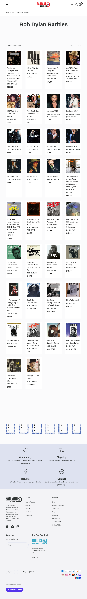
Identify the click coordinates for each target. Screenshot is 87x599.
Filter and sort (15, 45)
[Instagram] (19, 526)
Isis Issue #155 (12, 176)
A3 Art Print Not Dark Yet (32, 69)
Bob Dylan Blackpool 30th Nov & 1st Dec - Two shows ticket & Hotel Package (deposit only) (13, 74)
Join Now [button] (35, 557)
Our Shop (55, 515)
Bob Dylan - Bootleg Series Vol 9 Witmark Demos (53, 302)
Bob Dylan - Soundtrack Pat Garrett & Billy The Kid (33, 266)
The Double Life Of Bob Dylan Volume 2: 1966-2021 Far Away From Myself (72, 182)
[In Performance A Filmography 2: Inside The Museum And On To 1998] (14, 290)
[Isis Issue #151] (53, 166)
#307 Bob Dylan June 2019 (13, 112)
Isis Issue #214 (12, 146)
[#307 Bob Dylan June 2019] (14, 101)
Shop (13, 12)
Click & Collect (56, 522)
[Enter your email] (26, 545)
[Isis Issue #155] (14, 166)
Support (55, 497)
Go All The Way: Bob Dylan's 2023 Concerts (72, 70)
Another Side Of (13, 340)
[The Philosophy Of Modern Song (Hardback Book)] (33, 330)
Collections (28, 515)
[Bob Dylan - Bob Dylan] (33, 365)
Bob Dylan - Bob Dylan (33, 377)
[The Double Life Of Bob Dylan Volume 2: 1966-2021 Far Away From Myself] (73, 166)
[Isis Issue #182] (53, 136)
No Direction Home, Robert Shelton (52, 264)
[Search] (76, 4)
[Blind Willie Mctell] (73, 290)
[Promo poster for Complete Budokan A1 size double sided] (53, 58)
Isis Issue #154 (32, 176)
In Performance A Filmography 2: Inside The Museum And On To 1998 (13, 305)
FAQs (53, 502)
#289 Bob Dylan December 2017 (33, 112)
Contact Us (55, 508)
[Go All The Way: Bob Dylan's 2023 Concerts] (73, 58)
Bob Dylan (12, 84)
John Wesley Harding (71, 263)
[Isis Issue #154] (33, 166)
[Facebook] (8, 526)
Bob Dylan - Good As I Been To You (73, 341)
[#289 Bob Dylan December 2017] (33, 101)
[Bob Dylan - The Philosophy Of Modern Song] (53, 209)
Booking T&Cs (56, 525)
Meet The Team (56, 518)
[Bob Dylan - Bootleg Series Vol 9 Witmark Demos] (53, 290)
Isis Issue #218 (52, 111)
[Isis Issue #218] (53, 101)
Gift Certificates (30, 512)
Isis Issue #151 (52, 176)
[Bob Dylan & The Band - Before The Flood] (33, 209)
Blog (53, 512)
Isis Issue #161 (71, 146)
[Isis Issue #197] (33, 136)
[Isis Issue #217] (73, 101)
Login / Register (30, 502)
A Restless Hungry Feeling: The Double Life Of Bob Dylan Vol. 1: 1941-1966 (13, 224)
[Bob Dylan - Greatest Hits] (33, 290)
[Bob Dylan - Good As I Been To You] (73, 330)
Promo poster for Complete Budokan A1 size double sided (53, 72)
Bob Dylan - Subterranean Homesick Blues (13, 264)
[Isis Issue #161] (73, 136)
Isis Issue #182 (52, 146)
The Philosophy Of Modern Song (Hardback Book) (33, 342)
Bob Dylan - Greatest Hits (32, 301)
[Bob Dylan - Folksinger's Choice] (14, 365)
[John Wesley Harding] (73, 252)
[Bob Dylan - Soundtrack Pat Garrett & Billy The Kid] (33, 252)
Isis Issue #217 (71, 111)
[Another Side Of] (14, 330)
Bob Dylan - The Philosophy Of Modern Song (53, 221)
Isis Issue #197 (32, 146)
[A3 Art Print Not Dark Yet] (33, 58)
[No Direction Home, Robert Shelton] (53, 252)
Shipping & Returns (58, 505)
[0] (79, 4)
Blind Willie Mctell (72, 300)
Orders (27, 505)
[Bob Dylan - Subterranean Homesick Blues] (14, 252)
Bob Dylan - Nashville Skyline (53, 341)
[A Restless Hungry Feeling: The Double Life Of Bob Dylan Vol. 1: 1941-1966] (14, 209)
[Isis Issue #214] (14, 136)
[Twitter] (13, 526)
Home (7, 12)
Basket (27, 508)
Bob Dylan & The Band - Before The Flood (33, 221)
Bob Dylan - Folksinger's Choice (11, 378)
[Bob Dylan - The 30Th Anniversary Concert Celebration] (73, 209)
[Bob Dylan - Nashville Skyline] (53, 330)
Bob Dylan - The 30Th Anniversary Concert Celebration (72, 223)
